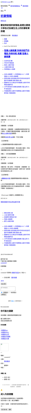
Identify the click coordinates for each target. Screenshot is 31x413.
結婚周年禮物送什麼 (10, 217)
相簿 (5, 39)
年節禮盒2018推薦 (9, 69)
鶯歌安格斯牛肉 (5, 202)
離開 (10, 409)
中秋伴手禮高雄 (9, 63)
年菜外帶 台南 (9, 137)
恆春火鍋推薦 (8, 219)
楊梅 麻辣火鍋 (8, 213)
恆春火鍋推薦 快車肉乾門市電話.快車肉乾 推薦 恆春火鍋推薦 (16, 53)
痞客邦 (14, 272)
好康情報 (6, 16)
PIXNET (8, 384)
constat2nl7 (4, 263)
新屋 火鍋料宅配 (9, 65)
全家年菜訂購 (8, 61)
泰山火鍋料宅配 (7, 133)
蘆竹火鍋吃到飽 (9, 221)
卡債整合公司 (5, 334)
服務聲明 (18, 386)
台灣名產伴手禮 (15, 202)
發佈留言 (3, 294)
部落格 (6, 41)
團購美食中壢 (6, 178)
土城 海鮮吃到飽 (9, 215)
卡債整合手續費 (5, 336)
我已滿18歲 (4, 409)
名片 (5, 43)
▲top (2, 280)
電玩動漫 (15, 35)
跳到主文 (3, 21)
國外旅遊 (14, 277)
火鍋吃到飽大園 (9, 67)
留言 (17, 272)
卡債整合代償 (5, 338)
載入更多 (3, 284)
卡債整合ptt (4, 330)
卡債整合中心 (5, 332)
